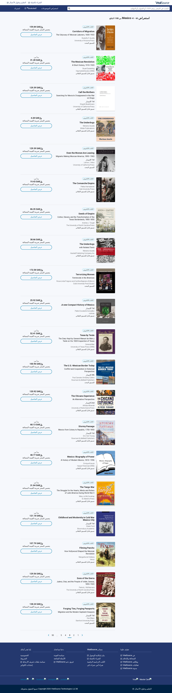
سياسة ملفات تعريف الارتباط (33, 662)
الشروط (23, 658)
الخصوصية (24, 655)
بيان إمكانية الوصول (97, 655)
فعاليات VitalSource (130, 665)
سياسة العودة (59, 655)
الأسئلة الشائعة (59, 658)
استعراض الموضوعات (49, 8)
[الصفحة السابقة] (82, 635)
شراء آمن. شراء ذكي (95, 665)
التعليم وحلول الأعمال (17, 2)
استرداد (17, 8)
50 (53, 635)
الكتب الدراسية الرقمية (96, 662)
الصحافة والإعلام (129, 658)
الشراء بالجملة (36, 2)
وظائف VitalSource (130, 662)
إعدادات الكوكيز (26, 665)
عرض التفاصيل (36, 34)
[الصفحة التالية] (48, 635)
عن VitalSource (128, 655)
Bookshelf (32, 8)
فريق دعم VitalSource (65, 662)
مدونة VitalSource (129, 668)
